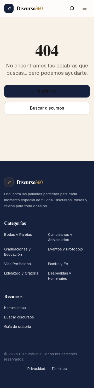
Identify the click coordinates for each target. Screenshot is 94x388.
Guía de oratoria (17, 326)
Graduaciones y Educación (17, 252)
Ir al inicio (47, 91)
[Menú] (84, 8)
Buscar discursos (47, 108)
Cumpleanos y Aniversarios (60, 237)
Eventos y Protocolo (65, 249)
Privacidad (36, 368)
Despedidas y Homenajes (59, 276)
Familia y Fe (58, 263)
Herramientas (15, 307)
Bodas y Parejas (18, 234)
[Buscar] (72, 8)
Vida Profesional (18, 263)
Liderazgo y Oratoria (21, 273)
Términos (59, 368)
